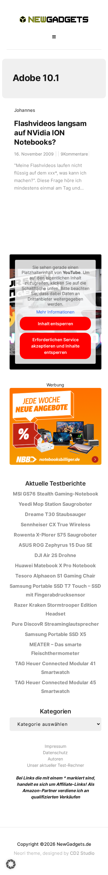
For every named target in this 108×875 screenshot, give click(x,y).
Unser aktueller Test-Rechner (55, 765)
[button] (11, 864)
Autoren (55, 758)
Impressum (55, 746)
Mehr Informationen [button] (55, 311)
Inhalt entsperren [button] (55, 323)
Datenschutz (55, 752)
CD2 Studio (82, 853)
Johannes (24, 110)
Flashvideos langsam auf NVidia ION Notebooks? (50, 132)
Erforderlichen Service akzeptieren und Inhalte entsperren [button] (55, 346)
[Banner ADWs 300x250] (55, 427)
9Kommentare (74, 153)
